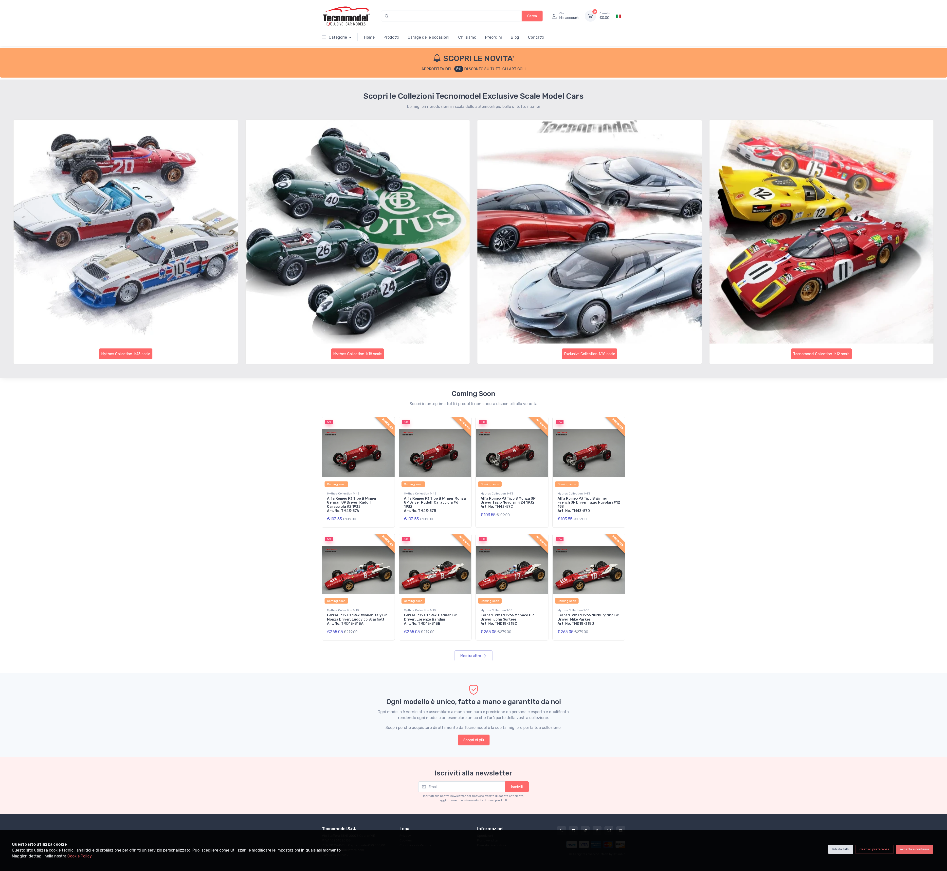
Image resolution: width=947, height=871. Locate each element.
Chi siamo (467, 37)
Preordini (493, 37)
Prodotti (391, 37)
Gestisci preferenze (874, 849)
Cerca (532, 16)
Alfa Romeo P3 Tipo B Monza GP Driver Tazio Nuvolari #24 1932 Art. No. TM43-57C (508, 502)
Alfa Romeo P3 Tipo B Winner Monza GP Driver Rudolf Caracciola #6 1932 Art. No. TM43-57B (435, 504)
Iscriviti (517, 787)
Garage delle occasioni (428, 37)
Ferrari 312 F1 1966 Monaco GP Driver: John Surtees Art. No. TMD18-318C (507, 619)
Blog (515, 37)
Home (369, 37)
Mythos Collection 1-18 (343, 610)
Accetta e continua (914, 849)
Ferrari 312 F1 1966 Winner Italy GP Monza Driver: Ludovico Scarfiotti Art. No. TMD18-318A (357, 619)
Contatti (536, 37)
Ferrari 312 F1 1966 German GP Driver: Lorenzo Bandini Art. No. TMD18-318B (430, 619)
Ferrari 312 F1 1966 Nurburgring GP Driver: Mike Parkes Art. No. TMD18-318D (588, 619)
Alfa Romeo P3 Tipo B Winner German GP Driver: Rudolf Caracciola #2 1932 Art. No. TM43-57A (352, 504)
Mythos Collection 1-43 (343, 493)
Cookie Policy (79, 856)
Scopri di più (473, 740)
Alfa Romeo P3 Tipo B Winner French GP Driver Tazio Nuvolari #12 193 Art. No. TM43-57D (589, 504)
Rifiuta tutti (840, 849)
